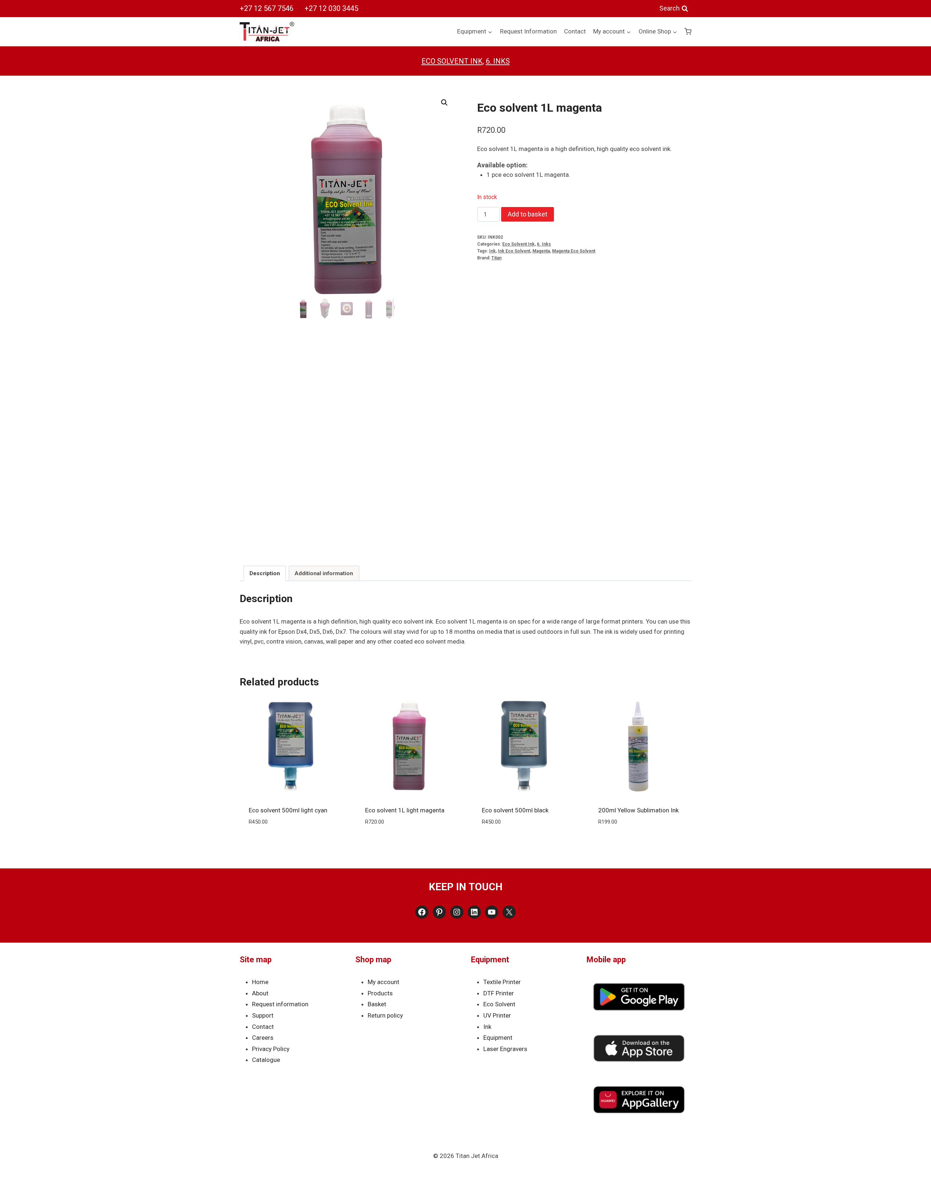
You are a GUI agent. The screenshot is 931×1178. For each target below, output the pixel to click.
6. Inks (498, 61)
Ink (492, 251)
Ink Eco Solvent (514, 251)
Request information (280, 1004)
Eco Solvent (499, 1004)
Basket (377, 1004)
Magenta (541, 251)
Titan (496, 257)
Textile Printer (502, 982)
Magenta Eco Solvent (573, 251)
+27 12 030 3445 (331, 8)
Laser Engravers (505, 1048)
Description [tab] (264, 573)
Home (260, 982)
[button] (444, 102)
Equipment (497, 1037)
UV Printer (497, 1015)
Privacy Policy (270, 1048)
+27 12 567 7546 (266, 8)
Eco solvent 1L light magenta (404, 810)
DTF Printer (498, 993)
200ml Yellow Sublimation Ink (638, 810)
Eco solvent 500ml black (515, 810)
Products (380, 993)
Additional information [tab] (324, 573)
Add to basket (527, 214)
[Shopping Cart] (687, 31)
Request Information (528, 31)
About (260, 993)
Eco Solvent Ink (452, 61)
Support (262, 1015)
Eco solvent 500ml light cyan (288, 810)
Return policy (385, 1015)
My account (383, 982)
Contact (575, 31)
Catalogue (266, 1059)
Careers (262, 1037)
